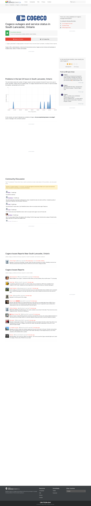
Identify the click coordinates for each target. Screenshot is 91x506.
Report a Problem (19, 39)
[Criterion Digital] (45, 502)
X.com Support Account (67, 23)
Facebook (55, 493)
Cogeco (17, 4)
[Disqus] (31, 205)
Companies (32, 2)
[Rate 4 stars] (74, 64)
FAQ (38, 2)
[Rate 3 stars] (72, 64)
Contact (49, 2)
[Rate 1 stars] (68, 64)
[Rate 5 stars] (77, 64)
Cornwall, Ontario (40, 260)
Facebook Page (65, 25)
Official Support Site (66, 27)
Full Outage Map (45, 39)
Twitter (54, 490)
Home (26, 2)
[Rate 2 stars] (70, 64)
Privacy (43, 2)
